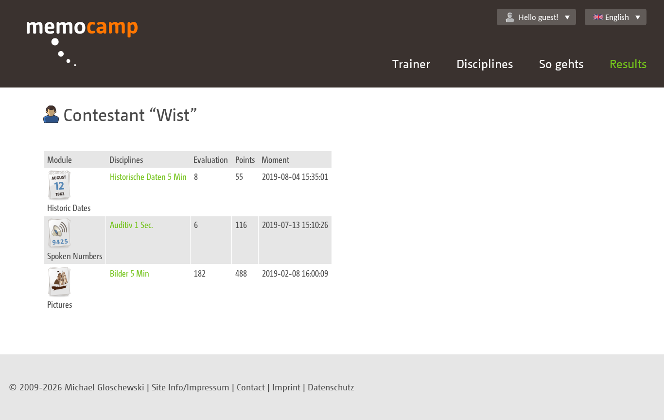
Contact (251, 387)
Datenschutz (331, 387)
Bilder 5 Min (129, 273)
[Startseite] (82, 55)
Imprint (286, 387)
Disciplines (484, 63)
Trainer (411, 63)
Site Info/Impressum (190, 387)
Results (628, 63)
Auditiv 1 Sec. (131, 224)
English (617, 17)
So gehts (561, 63)
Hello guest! (539, 17)
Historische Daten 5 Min (148, 176)
